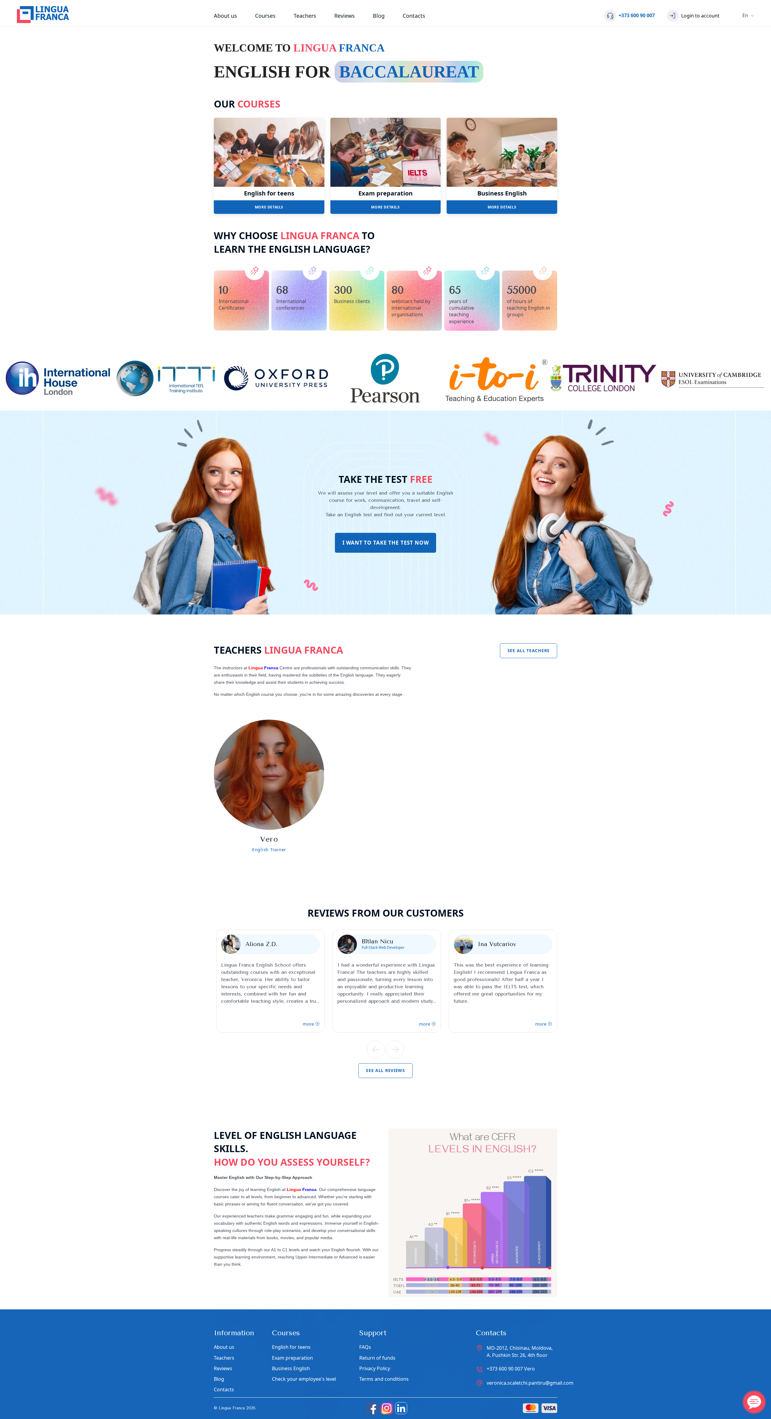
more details (269, 207)
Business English (502, 193)
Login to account (700, 15)
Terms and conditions (384, 1379)
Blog (379, 15)
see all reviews (385, 1070)
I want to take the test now (385, 542)
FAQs (365, 1347)
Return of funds (377, 1358)
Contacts (414, 15)
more (308, 1024)
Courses (265, 15)
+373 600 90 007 (511, 1369)
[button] (376, 1049)
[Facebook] (372, 1408)
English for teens (269, 193)
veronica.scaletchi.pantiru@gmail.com (530, 1383)
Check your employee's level (304, 1379)
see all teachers (528, 650)
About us (225, 15)
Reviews (344, 15)
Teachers (305, 15)
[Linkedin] (401, 1408)
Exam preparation (385, 193)
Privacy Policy (374, 1368)
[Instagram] (387, 1408)
